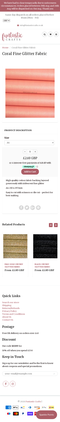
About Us (6, 317)
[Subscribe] (54, 373)
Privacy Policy (9, 311)
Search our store (10, 302)
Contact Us (7, 320)
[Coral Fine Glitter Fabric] (30, 93)
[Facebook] (6, 384)
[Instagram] (13, 384)
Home (5, 47)
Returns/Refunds (11, 308)
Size (6, 137)
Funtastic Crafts (33, 401)
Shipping (7, 305)
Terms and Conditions (13, 314)
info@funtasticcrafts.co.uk (31, 25)
